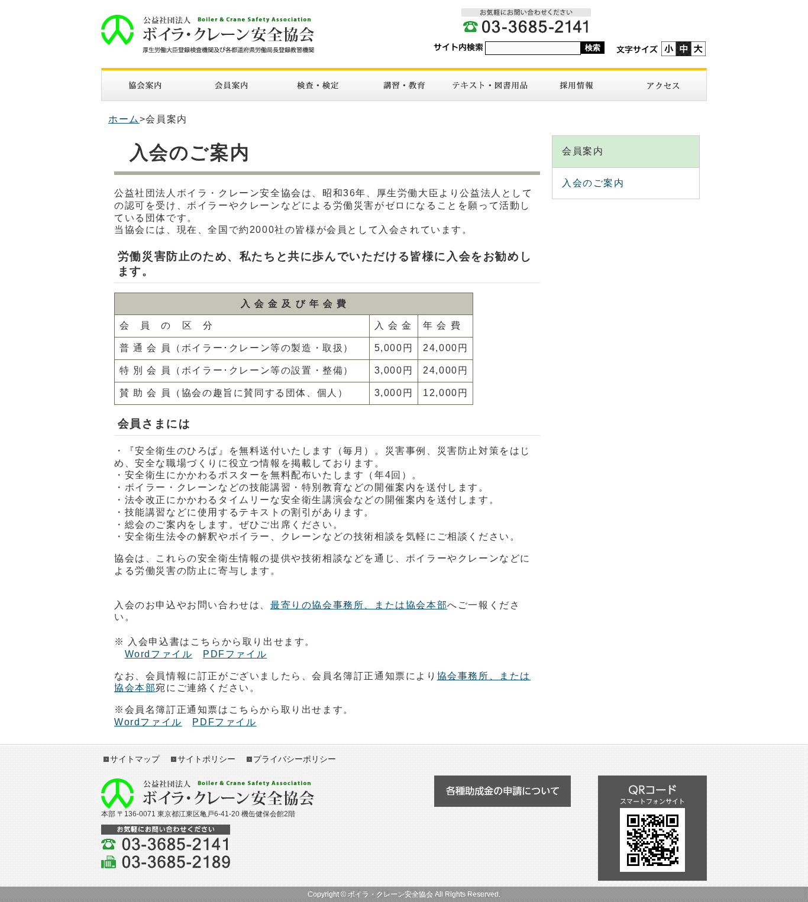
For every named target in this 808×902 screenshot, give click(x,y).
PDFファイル (235, 654)
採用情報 (577, 85)
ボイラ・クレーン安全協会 (207, 34)
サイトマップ (135, 759)
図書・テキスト (490, 85)
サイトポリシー (206, 759)
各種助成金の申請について (502, 791)
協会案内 (145, 85)
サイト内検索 (458, 47)
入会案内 (231, 85)
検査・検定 (317, 85)
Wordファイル (159, 654)
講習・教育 (404, 85)
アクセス (663, 85)
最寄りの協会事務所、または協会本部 (358, 605)
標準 (683, 48)
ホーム (124, 119)
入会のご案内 (593, 183)
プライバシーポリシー (294, 759)
